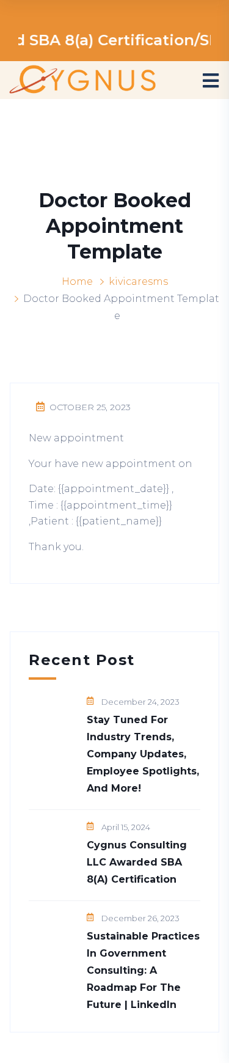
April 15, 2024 (125, 827)
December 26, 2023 (140, 918)
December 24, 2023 (140, 702)
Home (77, 281)
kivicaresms (138, 281)
